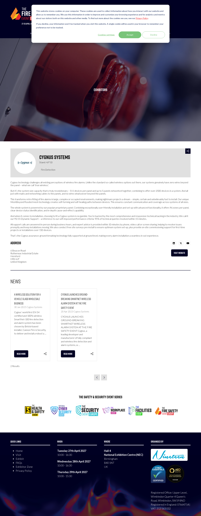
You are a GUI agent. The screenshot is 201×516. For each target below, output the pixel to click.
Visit (18, 454)
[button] (188, 151)
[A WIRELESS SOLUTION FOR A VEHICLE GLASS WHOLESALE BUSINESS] (30, 325)
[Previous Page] (97, 377)
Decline (153, 34)
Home (19, 450)
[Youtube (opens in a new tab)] (188, 243)
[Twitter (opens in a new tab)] (180, 243)
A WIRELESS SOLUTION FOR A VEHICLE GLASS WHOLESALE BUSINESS (27, 298)
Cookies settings (106, 34)
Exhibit (20, 458)
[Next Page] (104, 377)
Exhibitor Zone (24, 466)
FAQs (19, 462)
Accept (130, 34)
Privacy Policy (24, 470)
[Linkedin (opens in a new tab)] (173, 243)
